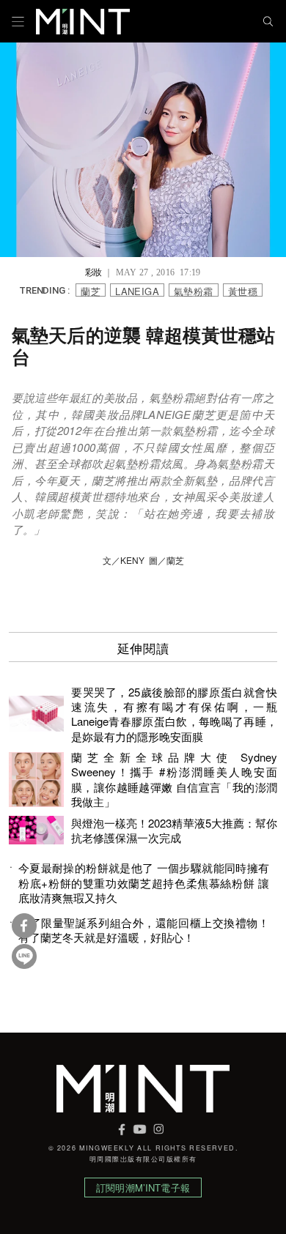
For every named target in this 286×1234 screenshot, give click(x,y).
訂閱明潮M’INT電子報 (143, 1187)
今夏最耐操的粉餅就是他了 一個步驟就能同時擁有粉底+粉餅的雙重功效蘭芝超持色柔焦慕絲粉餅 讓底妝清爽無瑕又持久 (143, 883)
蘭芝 (90, 290)
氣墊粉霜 (193, 290)
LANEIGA (137, 290)
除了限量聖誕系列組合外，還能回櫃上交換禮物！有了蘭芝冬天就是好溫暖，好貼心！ (143, 930)
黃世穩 (242, 290)
